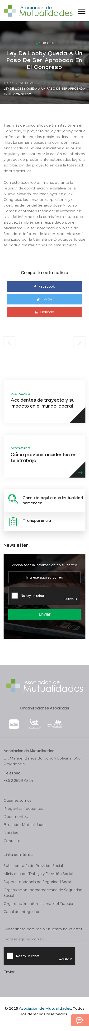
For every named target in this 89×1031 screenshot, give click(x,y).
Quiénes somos (17, 800)
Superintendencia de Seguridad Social (38, 881)
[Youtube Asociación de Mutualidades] (48, 1022)
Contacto (12, 840)
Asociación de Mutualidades (45, 1008)
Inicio (8, 83)
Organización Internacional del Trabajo (38, 903)
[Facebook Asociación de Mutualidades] (40, 1022)
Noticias (27, 83)
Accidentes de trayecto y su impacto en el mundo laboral (43, 404)
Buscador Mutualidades (25, 824)
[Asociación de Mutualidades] (38, 10)
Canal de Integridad (21, 911)
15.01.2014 (46, 43)
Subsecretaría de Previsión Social (33, 865)
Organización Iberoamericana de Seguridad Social (43, 893)
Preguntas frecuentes (23, 808)
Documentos (16, 816)
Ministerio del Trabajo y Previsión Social (38, 873)
